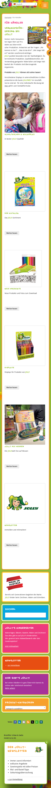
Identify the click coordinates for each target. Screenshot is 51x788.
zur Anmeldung (14, 665)
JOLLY (6, 4)
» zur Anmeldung (15, 779)
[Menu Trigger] (45, 5)
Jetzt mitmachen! (11, 646)
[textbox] (25, 708)
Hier (6, 86)
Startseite (8, 17)
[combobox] (25, 707)
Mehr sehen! (10, 688)
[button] (15, 722)
